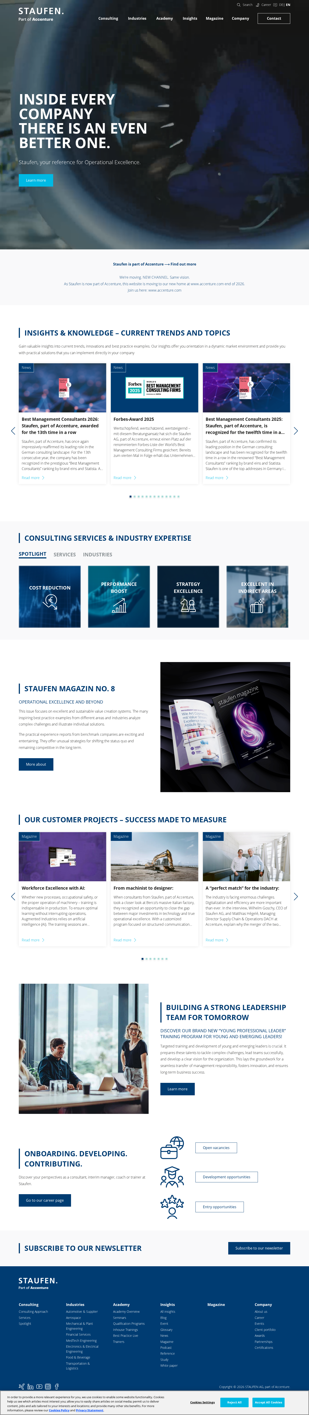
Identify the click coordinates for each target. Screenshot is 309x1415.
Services (25, 1317)
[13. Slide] (174, 496)
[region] (154, 1403)
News (164, 1335)
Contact (274, 18)
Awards (260, 1335)
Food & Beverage (78, 1357)
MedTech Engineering (81, 1340)
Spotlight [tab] (32, 553)
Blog (163, 1317)
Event (164, 1323)
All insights (167, 1311)
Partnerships (264, 1342)
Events (259, 1323)
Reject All (234, 1402)
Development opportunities (226, 1176)
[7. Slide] (150, 496)
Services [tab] (65, 554)
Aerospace (73, 1317)
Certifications (264, 1347)
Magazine (214, 18)
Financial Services (78, 1334)
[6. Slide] (146, 496)
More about (36, 764)
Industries (137, 18)
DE (281, 4)
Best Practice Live (125, 1335)
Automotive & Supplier (82, 1311)
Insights (190, 18)
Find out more (183, 264)
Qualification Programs (129, 1323)
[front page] (41, 14)
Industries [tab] (97, 554)
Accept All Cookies (268, 1402)
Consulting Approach (33, 1311)
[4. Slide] (139, 496)
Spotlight (25, 1323)
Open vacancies (216, 1147)
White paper (169, 1365)
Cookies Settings (202, 1402)
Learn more (36, 180)
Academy (164, 18)
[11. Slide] (166, 496)
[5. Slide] (142, 496)
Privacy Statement (89, 1410)
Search (247, 4)
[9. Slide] (158, 496)
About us (261, 1311)
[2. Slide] (130, 496)
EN (288, 4)
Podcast (166, 1347)
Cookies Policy (59, 1410)
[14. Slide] (178, 496)
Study (164, 1359)
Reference (167, 1353)
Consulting (108, 18)
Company (240, 18)
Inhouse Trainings (125, 1329)
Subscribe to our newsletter (259, 1248)
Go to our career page (45, 1200)
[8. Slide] (154, 496)
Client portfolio (265, 1329)
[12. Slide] (170, 496)
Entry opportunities (219, 1206)
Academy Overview (126, 1311)
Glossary (166, 1329)
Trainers (118, 1342)
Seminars (119, 1317)
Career (266, 4)
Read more (31, 477)
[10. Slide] (162, 496)
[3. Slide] (134, 496)
